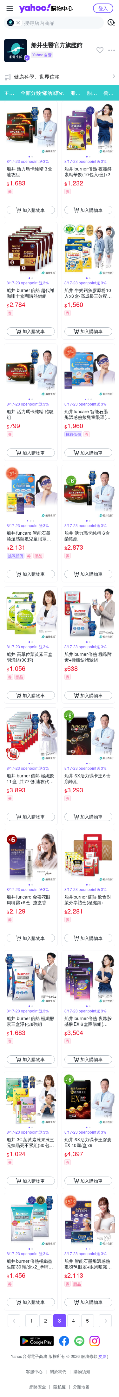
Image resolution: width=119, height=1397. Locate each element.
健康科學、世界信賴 (37, 76)
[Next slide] (53, 128)
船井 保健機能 (76, 92)
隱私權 (59, 1387)
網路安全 (38, 1387)
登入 (103, 8)
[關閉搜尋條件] (18, 22)
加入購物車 (34, 210)
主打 (9, 92)
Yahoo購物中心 (46, 8)
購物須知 (82, 1371)
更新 (103, 1356)
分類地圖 (81, 1387)
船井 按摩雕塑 (93, 92)
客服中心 (34, 1371)
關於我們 (58, 1371)
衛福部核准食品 (109, 92)
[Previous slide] (8, 128)
